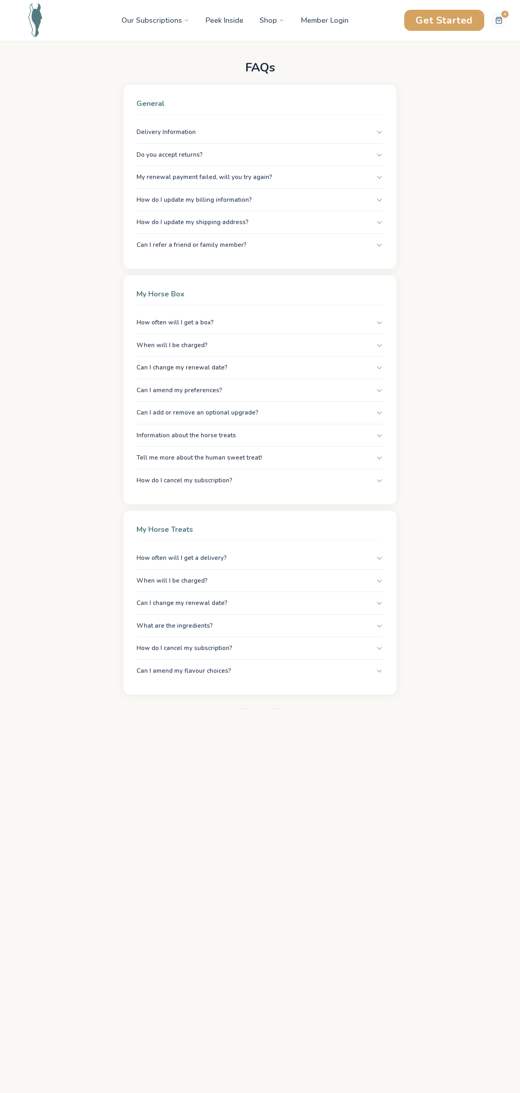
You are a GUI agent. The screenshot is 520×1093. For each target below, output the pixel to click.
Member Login (325, 20)
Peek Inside (224, 20)
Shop (268, 20)
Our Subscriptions (151, 20)
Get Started (444, 20)
